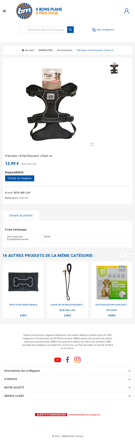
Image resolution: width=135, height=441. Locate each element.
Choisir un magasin (20, 178)
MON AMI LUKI (22, 192)
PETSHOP (111, 310)
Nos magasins (105, 29)
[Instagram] (77, 360)
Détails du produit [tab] (21, 215)
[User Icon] (126, 11)
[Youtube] (57, 360)
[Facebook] (67, 360)
